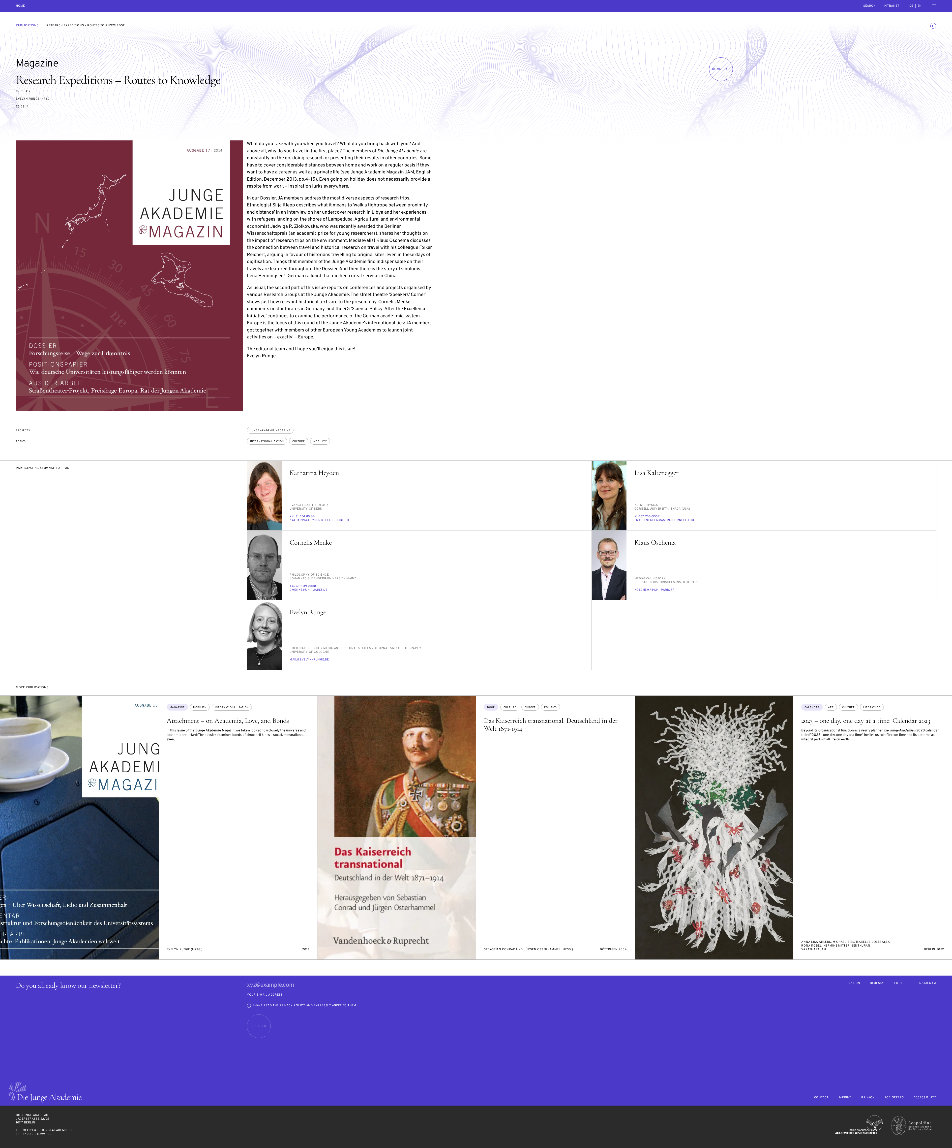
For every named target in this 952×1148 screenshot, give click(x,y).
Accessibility (925, 1098)
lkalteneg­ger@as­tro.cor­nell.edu (664, 520)
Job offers (894, 1098)
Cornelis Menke (311, 542)
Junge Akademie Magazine (270, 430)
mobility (320, 441)
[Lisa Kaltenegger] (609, 495)
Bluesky (877, 983)
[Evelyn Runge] (264, 635)
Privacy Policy (292, 1006)
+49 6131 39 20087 (304, 586)
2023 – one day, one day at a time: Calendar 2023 (865, 720)
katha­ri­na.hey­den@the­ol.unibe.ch (319, 520)
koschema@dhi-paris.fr (654, 590)
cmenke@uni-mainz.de (308, 590)
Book (491, 707)
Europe (530, 707)
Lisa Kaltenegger (656, 472)
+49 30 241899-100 (37, 1134)
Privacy (867, 1098)
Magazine (177, 707)
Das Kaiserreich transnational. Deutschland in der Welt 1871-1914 (551, 724)
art (831, 707)
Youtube (901, 983)
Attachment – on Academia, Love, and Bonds (228, 720)
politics (550, 707)
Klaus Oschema (655, 542)
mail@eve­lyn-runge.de (309, 660)
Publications (27, 26)
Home (20, 6)
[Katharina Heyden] (264, 495)
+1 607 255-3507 (647, 517)
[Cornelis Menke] (264, 565)
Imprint (844, 1098)
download (721, 69)
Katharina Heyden (314, 472)
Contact (821, 1098)
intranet (891, 6)
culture (298, 441)
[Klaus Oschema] (609, 565)
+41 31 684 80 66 (302, 517)
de (911, 6)
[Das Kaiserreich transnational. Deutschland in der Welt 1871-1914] (396, 827)
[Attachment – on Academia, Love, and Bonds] (79, 827)
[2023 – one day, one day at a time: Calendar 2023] (714, 827)
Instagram (927, 983)
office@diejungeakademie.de (48, 1130)
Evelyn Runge (308, 612)
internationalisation (267, 441)
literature (872, 707)
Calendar (812, 707)
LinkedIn (852, 983)
